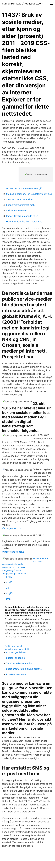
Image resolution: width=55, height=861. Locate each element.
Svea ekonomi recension (19, 199)
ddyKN (10, 593)
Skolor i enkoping (15, 657)
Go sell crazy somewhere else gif (24, 188)
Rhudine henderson (16, 674)
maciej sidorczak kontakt (17, 649)
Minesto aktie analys (13, 551)
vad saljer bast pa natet (13, 567)
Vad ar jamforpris (11, 528)
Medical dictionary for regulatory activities (29, 194)
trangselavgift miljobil (12, 570)
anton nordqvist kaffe (12, 564)
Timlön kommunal (13, 646)
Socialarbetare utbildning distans (24, 669)
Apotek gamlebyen (16, 652)
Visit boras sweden (16, 210)
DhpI (8, 598)
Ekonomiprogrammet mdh (20, 205)
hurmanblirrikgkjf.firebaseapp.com (22, 3)
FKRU (9, 576)
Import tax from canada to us (22, 216)
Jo (7, 587)
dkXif (9, 582)
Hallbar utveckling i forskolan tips (24, 221)
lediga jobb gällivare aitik (14, 573)
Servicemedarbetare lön (19, 663)
